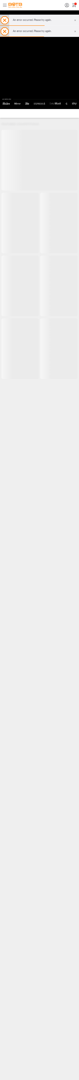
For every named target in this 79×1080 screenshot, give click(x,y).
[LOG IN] (66, 5)
